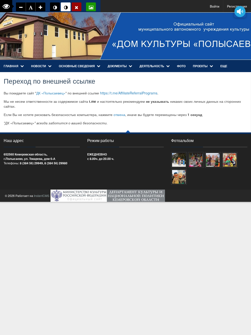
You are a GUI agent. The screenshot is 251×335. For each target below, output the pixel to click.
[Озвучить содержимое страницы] (240, 11)
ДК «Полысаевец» (50, 92)
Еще (223, 66)
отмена (119, 114)
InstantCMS (41, 195)
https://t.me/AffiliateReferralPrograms (128, 92)
